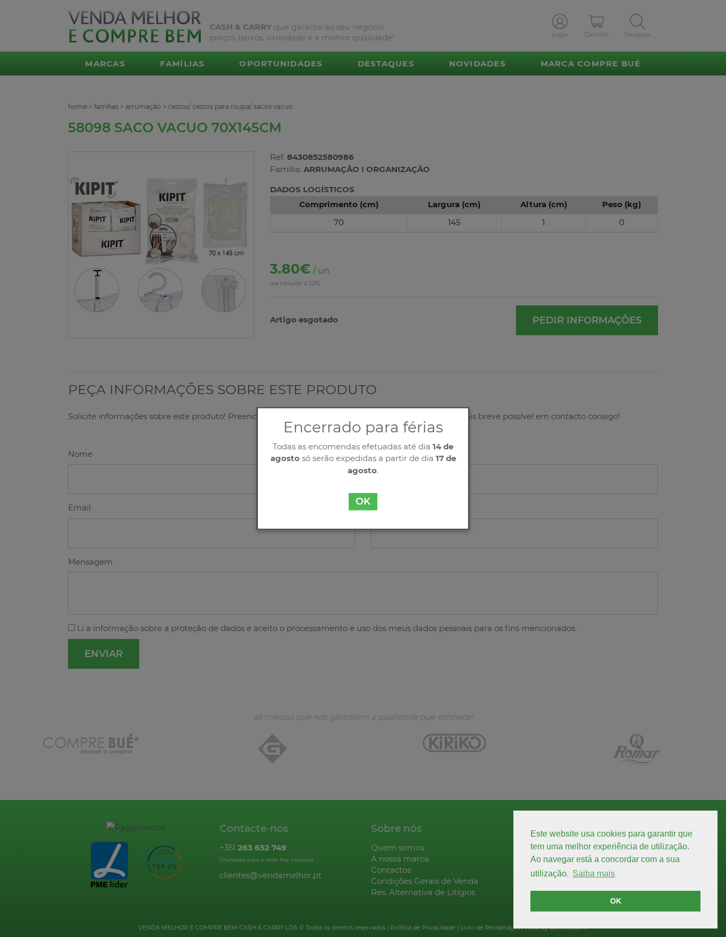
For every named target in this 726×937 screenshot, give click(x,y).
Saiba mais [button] (593, 873)
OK (363, 502)
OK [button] (615, 901)
